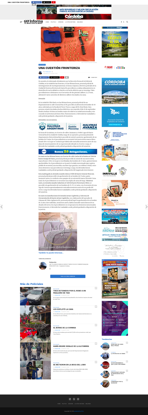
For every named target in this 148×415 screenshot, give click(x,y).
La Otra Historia (70, 22)
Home (47, 22)
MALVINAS (80, 22)
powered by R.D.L (79, 411)
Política (53, 22)
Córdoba (60, 22)
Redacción (48, 71)
